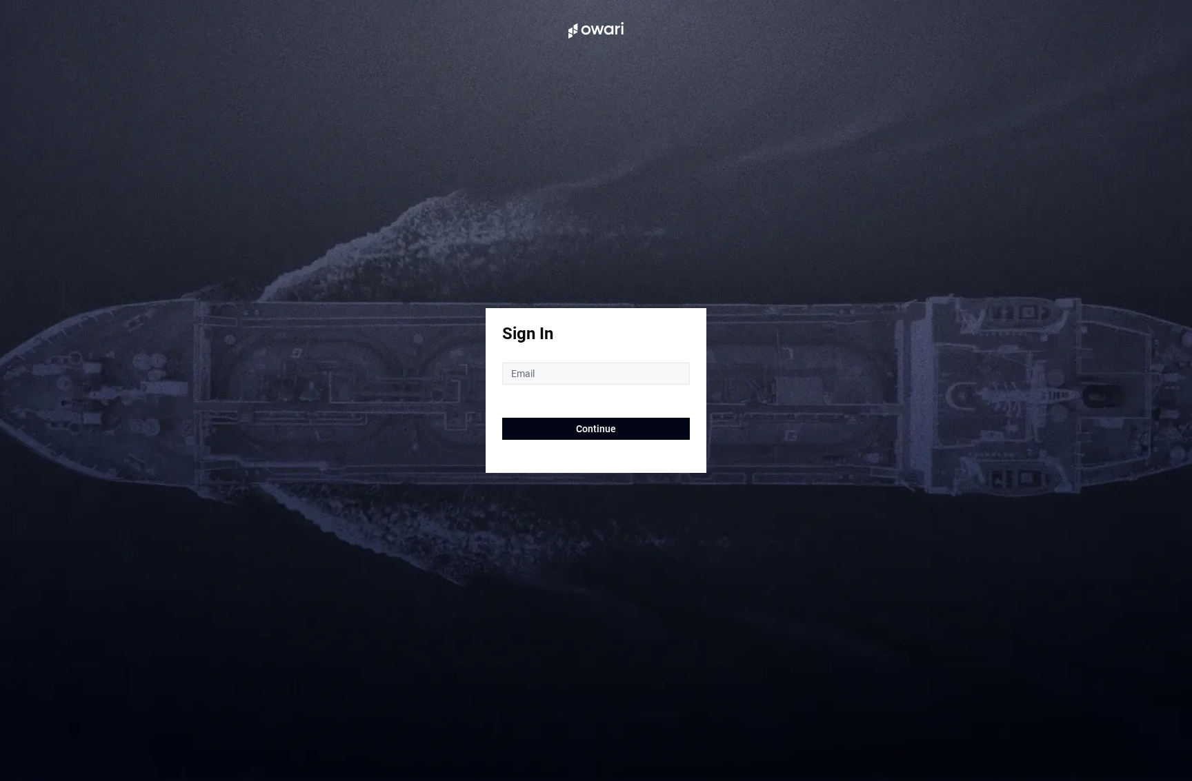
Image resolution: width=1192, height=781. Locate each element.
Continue (596, 428)
